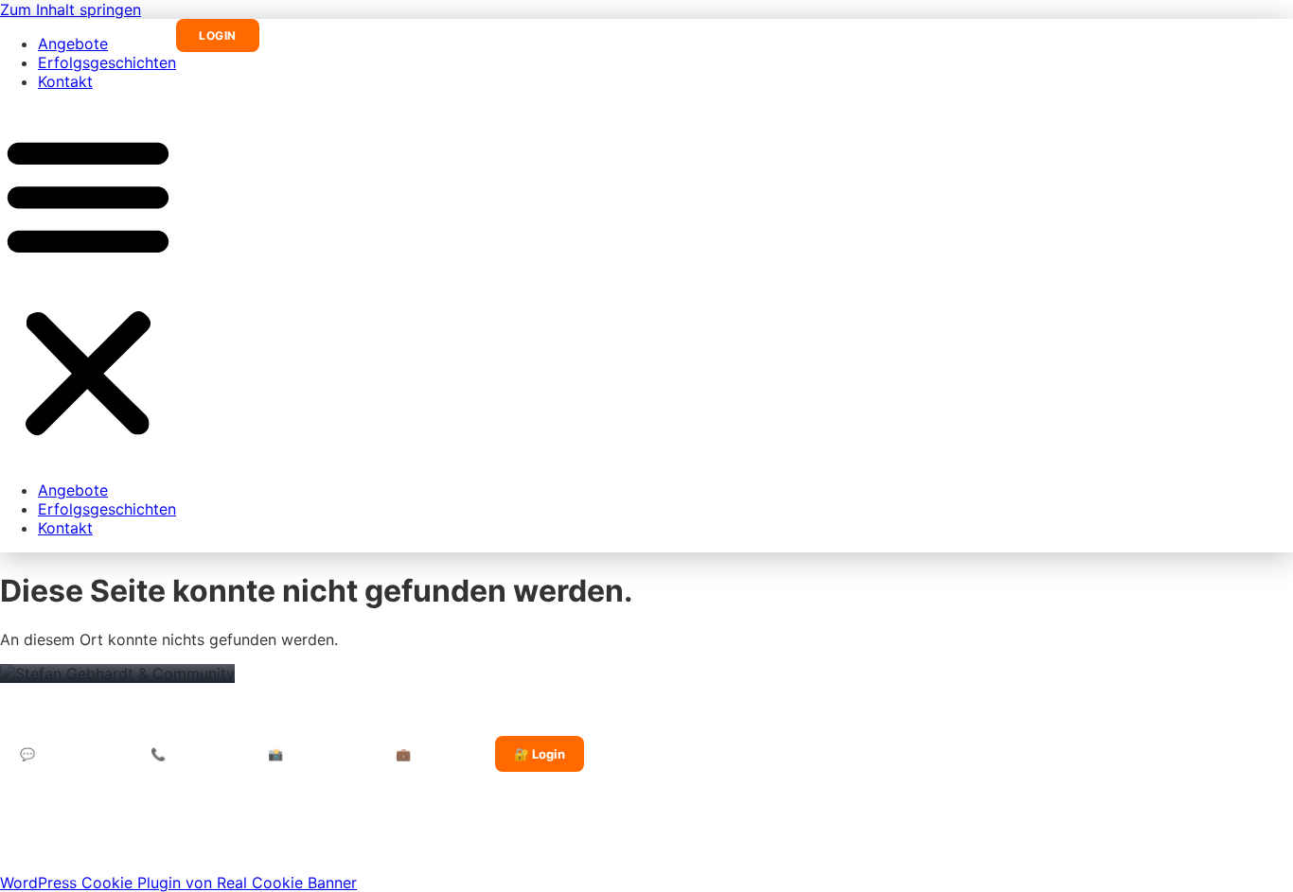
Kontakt (65, 81)
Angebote (73, 43)
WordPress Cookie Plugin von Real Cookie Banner (178, 882)
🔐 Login (539, 753)
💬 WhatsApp (59, 753)
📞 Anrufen (184, 753)
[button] (88, 285)
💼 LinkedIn (430, 753)
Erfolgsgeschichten (107, 62)
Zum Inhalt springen (70, 9)
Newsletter (409, 837)
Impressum (175, 837)
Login (218, 35)
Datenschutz (267, 837)
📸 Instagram (306, 753)
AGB (340, 837)
